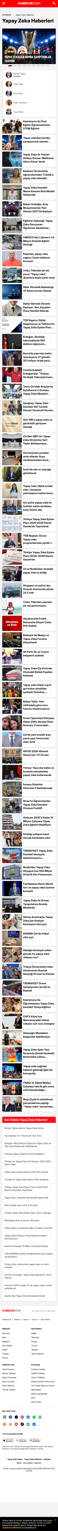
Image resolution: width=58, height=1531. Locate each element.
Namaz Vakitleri (9, 1373)
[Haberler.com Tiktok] (22, 1424)
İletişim (26, 1319)
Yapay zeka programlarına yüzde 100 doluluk (26, 1172)
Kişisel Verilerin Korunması (42, 1381)
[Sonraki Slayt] (52, 47)
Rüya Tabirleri (8, 1385)
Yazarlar (34, 1349)
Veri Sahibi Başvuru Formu (43, 1385)
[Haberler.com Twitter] (16, 1417)
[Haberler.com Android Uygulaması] (22, 1440)
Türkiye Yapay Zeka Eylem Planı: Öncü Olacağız (28, 1212)
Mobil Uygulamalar (39, 1393)
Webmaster (36, 1389)
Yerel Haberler (37, 1353)
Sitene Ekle (36, 1402)
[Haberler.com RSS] (4, 1424)
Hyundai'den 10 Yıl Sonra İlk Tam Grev (23, 1135)
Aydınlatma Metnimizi (11, 1527)
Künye (34, 1319)
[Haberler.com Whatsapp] (34, 1417)
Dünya (5, 1358)
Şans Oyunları (8, 1381)
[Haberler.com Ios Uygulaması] (8, 1440)
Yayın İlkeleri (45, 1319)
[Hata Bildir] (27, 1468)
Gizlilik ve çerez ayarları (12, 1468)
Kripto (4, 1349)
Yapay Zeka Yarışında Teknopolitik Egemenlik (26, 1197)
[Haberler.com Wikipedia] (10, 1424)
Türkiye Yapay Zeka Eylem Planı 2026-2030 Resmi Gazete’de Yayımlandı (26, 1188)
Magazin (6, 1341)
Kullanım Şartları (38, 1369)
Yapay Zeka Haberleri (24, 15)
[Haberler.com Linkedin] (28, 1417)
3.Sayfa (5, 1353)
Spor (4, 1337)
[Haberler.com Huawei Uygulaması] (35, 1440)
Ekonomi (6, 1333)
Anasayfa (6, 14)
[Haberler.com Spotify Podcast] (40, 1417)
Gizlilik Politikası (38, 1373)
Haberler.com (8, 1364)
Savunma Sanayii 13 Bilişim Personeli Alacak (26, 1246)
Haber (19, 1463)
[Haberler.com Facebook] (10, 1417)
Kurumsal (35, 1364)
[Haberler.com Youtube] (16, 1424)
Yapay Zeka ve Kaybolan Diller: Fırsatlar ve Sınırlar (29, 1228)
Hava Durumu (8, 1369)
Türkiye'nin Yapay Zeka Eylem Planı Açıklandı (26, 1179)
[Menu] (4, 3)
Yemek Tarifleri (8, 1389)
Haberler (6, 1328)
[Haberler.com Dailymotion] (34, 1424)
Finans (34, 1341)
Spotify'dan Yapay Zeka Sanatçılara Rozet (25, 1295)
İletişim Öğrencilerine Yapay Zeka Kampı (24, 1128)
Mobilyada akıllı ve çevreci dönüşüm (22, 1220)
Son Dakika (7, 1345)
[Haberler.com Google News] (4, 1417)
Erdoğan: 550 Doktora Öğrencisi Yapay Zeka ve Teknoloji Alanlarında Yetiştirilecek (28, 1145)
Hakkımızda (6, 1319)
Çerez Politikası (38, 1377)
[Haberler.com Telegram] (28, 1424)
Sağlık (33, 1333)
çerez (49, 1520)
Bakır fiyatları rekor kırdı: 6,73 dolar (21, 1205)
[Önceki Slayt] (6, 47)
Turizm (34, 1345)
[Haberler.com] (11, 1311)
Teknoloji (35, 1337)
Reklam (17, 1319)
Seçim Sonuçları (9, 1377)
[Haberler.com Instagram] (22, 1417)
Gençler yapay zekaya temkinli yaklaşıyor (24, 1153)
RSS (33, 1398)
